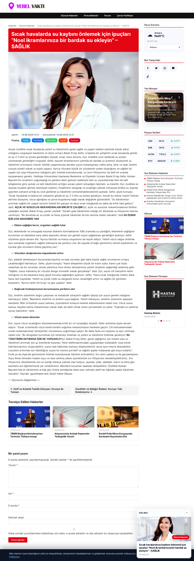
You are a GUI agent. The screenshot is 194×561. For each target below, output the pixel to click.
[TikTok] (147, 76)
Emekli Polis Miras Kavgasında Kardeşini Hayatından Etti (161, 191)
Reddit (63, 140)
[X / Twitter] (156, 68)
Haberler (12, 25)
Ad (10, 493)
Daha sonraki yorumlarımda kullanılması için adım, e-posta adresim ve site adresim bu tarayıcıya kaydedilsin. (70, 533)
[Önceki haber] (172, 97)
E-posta (13, 505)
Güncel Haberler (69, 15)
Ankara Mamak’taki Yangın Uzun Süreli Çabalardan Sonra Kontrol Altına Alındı (164, 196)
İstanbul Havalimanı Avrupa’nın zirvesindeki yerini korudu (161, 202)
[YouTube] (173, 68)
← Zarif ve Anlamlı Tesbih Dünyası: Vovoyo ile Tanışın (36, 390)
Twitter (26, 140)
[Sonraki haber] (178, 97)
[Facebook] (147, 68)
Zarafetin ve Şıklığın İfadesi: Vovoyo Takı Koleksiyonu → (98, 390)
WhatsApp (51, 140)
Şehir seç (152, 41)
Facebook (38, 140)
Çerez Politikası (125, 15)
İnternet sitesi (16, 517)
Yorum (13, 465)
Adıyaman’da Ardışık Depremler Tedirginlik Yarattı (161, 185)
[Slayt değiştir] (158, 321)
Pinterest (74, 140)
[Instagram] (164, 68)
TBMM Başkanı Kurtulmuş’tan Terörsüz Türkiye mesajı (165, 179)
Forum (107, 15)
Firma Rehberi (91, 15)
